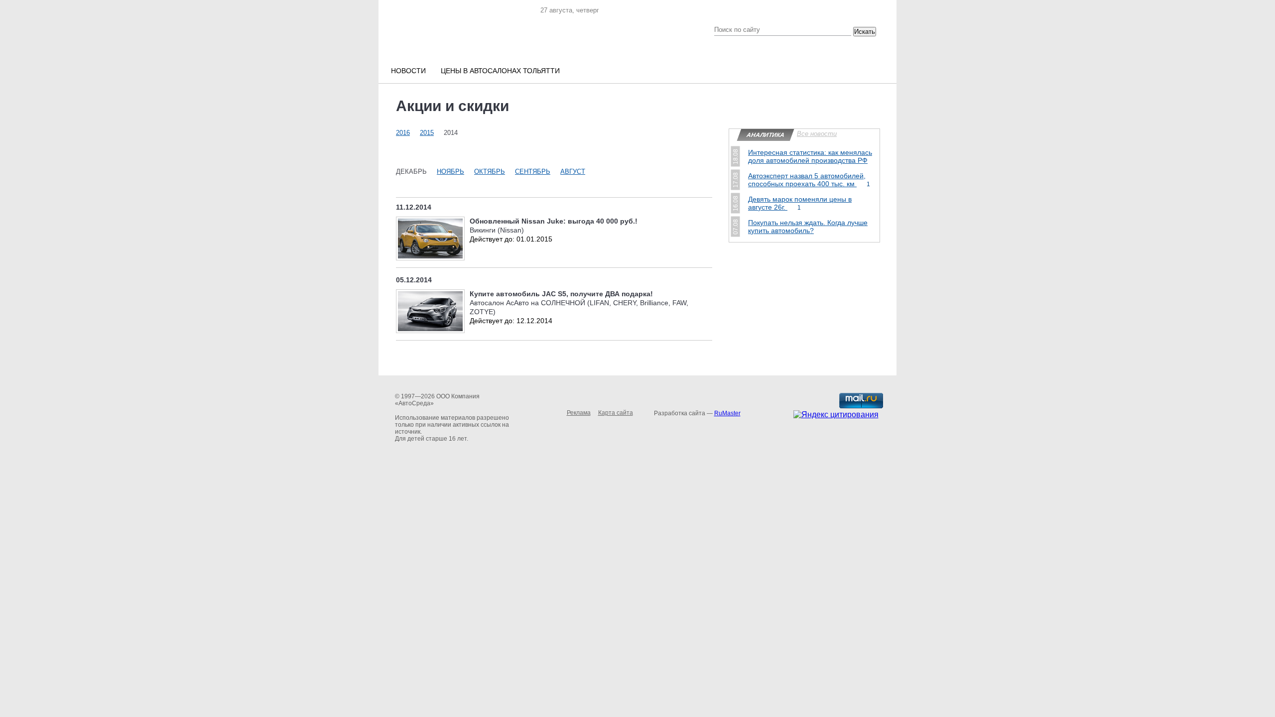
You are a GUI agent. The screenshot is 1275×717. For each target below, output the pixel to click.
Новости (408, 71)
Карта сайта (615, 412)
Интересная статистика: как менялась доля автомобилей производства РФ (810, 156)
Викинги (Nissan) (497, 230)
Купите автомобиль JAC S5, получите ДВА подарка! (561, 294)
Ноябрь (450, 171)
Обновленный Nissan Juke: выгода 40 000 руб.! (554, 221)
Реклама (579, 412)
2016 (403, 132)
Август (572, 171)
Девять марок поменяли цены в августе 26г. (800, 203)
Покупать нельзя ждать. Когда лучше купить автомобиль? (808, 227)
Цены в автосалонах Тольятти (500, 71)
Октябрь (489, 171)
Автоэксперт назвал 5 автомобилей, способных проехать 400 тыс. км (809, 180)
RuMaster (727, 413)
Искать (864, 31)
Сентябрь (532, 171)
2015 (427, 132)
